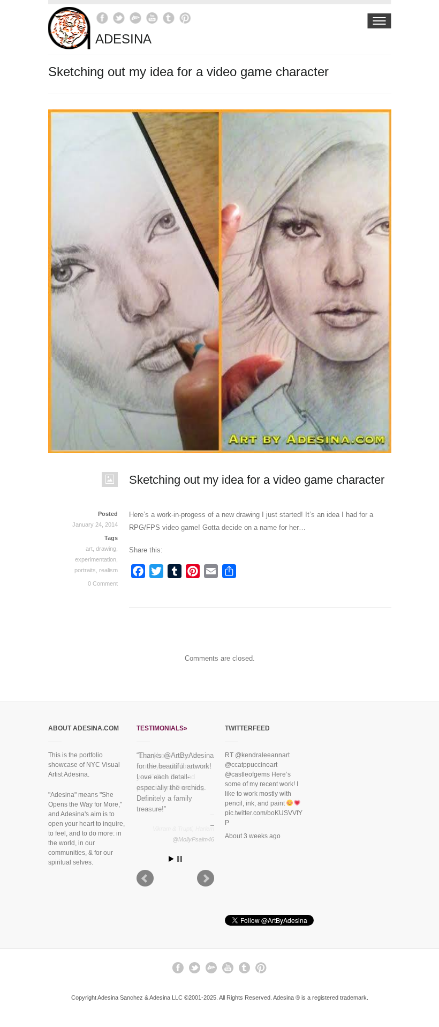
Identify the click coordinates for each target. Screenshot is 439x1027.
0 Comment (103, 583)
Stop (179, 861)
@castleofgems (247, 774)
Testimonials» (162, 728)
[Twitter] (119, 18)
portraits (85, 570)
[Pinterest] (185, 18)
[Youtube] (152, 18)
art (89, 548)
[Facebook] (102, 18)
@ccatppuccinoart (251, 765)
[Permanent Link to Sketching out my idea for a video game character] (83, 485)
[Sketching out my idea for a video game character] (219, 448)
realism (108, 570)
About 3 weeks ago (253, 836)
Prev (145, 880)
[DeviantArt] (135, 18)
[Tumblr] (169, 18)
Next (205, 880)
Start (171, 861)
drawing (106, 548)
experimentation (95, 559)
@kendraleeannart (262, 755)
